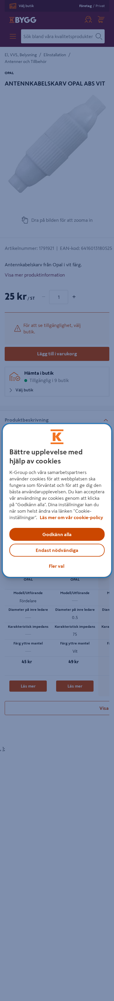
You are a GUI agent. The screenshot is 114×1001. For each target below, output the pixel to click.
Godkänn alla (57, 534)
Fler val (56, 566)
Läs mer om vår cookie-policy (71, 517)
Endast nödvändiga (57, 550)
